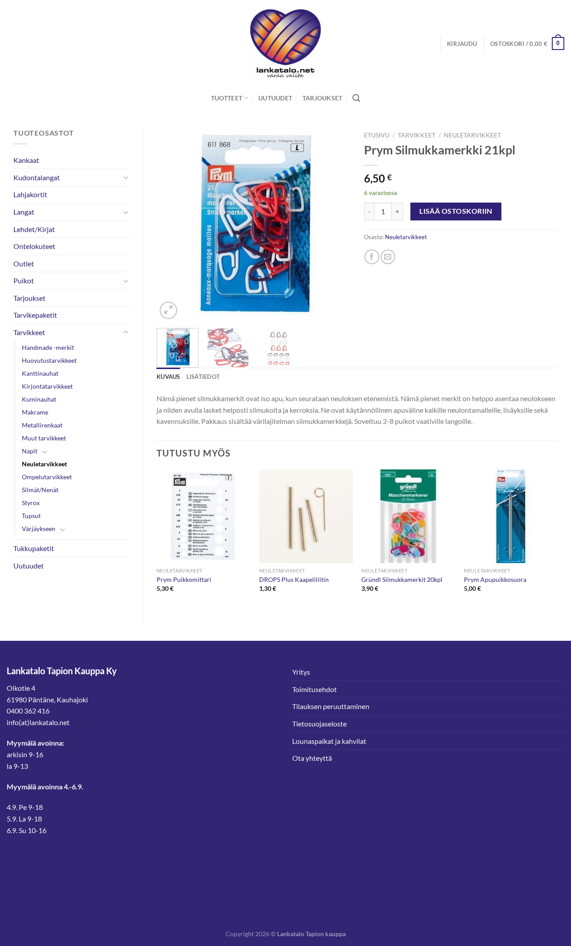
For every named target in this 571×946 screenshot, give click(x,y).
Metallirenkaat (42, 425)
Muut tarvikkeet (44, 438)
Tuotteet (226, 98)
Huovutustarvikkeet (49, 360)
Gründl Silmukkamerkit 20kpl (402, 579)
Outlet (23, 263)
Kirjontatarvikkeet (47, 386)
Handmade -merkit (48, 347)
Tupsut (31, 515)
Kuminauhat (39, 399)
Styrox (31, 502)
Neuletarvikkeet (44, 464)
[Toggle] (125, 177)
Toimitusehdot (314, 689)
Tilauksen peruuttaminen (330, 706)
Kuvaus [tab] (168, 376)
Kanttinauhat (40, 373)
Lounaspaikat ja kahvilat (329, 741)
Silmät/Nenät (40, 490)
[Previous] (172, 224)
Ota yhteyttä (312, 758)
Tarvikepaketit (35, 315)
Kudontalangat (36, 177)
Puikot (23, 280)
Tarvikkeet (29, 332)
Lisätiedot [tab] (203, 376)
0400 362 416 (28, 710)
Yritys (301, 672)
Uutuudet (275, 98)
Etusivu (376, 135)
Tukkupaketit (33, 548)
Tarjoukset (322, 98)
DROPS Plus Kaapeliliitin (294, 579)
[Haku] (356, 98)
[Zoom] (168, 310)
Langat (23, 211)
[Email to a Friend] (388, 256)
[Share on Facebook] (371, 256)
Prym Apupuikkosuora (495, 579)
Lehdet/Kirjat (34, 229)
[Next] (335, 224)
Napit (29, 451)
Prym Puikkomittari (184, 579)
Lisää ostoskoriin (455, 211)
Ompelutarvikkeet (47, 477)
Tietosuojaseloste (319, 723)
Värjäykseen (38, 528)
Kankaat (26, 160)
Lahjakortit (30, 194)
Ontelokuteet (34, 246)
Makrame (35, 412)
